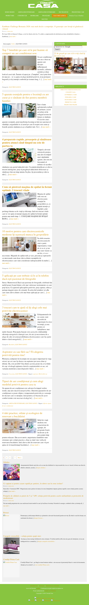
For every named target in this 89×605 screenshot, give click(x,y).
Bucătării (12, 344)
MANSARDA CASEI (70, 99)
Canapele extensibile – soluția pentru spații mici (22, 536)
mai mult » (13, 36)
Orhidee (6, 462)
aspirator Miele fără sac (40, 374)
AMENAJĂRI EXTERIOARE (46, 12)
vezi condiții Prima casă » (42, 565)
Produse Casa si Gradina (76, 16)
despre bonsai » (38, 518)
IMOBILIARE (34, 16)
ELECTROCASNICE (60, 16)
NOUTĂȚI (45, 19)
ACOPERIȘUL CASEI (70, 94)
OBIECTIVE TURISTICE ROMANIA (70, 89)
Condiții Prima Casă (11, 559)
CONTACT (42, 586)
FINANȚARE (46, 16)
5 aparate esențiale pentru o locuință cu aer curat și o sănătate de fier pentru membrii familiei (25, 97)
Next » (20, 458)
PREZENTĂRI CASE (78, 12)
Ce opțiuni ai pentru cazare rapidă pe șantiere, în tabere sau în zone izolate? (33, 483)
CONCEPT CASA (71, 92)
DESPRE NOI (34, 586)
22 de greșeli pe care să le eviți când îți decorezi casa (69, 54)
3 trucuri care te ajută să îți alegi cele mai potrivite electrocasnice (24, 309)
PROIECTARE (10, 16)
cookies (38, 588)
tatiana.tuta (10, 31)
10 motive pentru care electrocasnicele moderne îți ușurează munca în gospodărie (26, 232)
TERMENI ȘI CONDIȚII (52, 586)
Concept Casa (44, 4)
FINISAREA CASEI (70, 97)
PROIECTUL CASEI (70, 102)
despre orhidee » (41, 468)
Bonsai (6, 512)
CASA (13, 44)
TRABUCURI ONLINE (70, 104)
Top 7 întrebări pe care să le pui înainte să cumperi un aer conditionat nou (25, 51)
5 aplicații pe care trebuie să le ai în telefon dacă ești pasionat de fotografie (25, 277)
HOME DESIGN (9, 12)
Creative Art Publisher (50, 591)
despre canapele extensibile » (46, 541)
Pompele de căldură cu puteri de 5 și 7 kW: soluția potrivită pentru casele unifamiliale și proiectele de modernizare (43, 496)
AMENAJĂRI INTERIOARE (26, 12)
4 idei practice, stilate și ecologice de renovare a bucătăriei (22, 414)
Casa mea (12, 374)
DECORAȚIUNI (63, 12)
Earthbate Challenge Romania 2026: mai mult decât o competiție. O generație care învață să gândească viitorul (42, 27)
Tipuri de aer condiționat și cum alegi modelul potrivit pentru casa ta (22, 382)
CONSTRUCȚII (22, 16)
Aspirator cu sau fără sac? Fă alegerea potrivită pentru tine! (22, 353)
